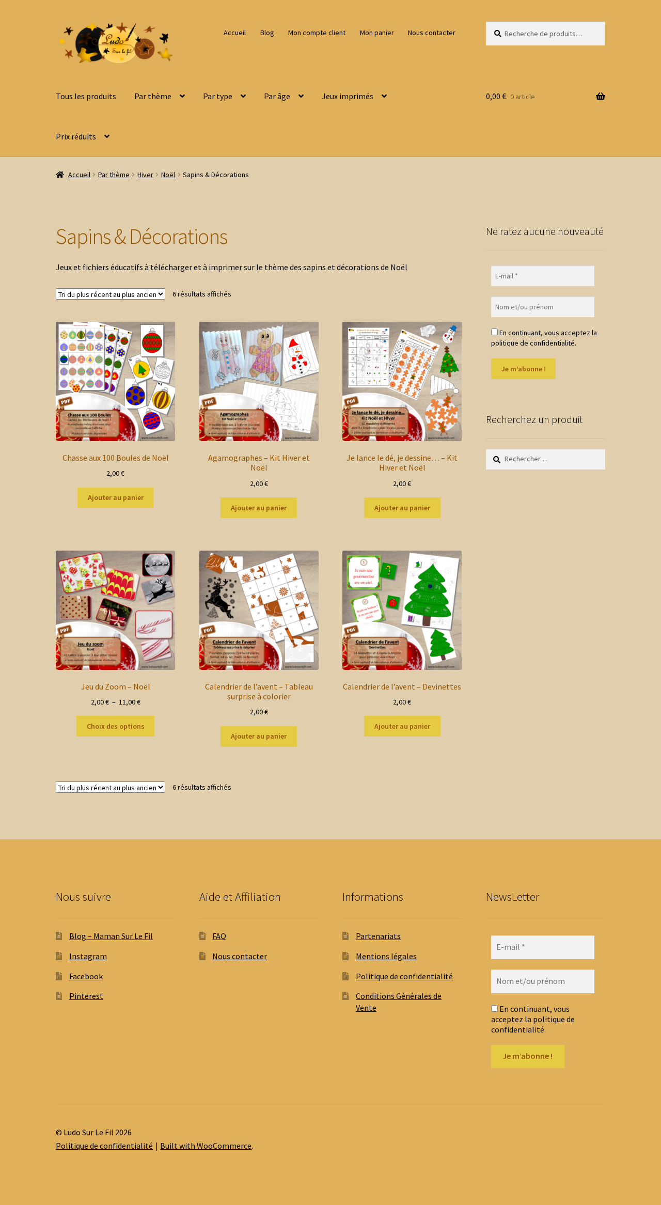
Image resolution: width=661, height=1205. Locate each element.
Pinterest (86, 996)
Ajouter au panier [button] (116, 497)
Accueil (235, 32)
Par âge (277, 96)
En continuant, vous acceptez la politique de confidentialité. (544, 338)
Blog (267, 32)
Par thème (152, 96)
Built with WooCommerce (205, 1145)
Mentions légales (386, 956)
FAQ (219, 936)
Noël (168, 174)
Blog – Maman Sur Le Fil (111, 936)
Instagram (88, 956)
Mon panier (377, 32)
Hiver (145, 174)
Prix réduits (76, 136)
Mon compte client (316, 32)
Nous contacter (431, 32)
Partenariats (378, 936)
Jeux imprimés (347, 96)
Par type (217, 96)
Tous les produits (86, 96)
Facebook (86, 976)
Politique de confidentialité (404, 976)
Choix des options (116, 726)
